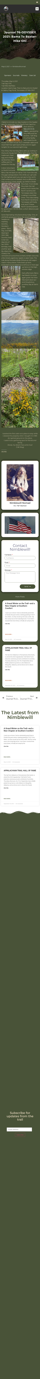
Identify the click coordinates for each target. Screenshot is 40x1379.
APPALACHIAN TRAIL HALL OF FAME (20, 770)
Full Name (8, 555)
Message (8, 570)
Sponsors (7, 75)
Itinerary (24, 75)
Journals (16, 75)
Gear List (32, 75)
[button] (37, 8)
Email (7, 562)
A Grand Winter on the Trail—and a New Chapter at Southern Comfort (20, 605)
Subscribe (20, 1135)
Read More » (8, 634)
